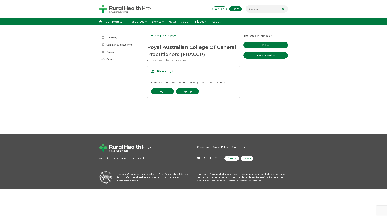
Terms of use (238, 147)
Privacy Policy (220, 147)
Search (284, 9)
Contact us (203, 147)
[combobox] (267, 9)
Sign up (235, 9)
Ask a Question (266, 55)
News (172, 21)
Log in (221, 9)
